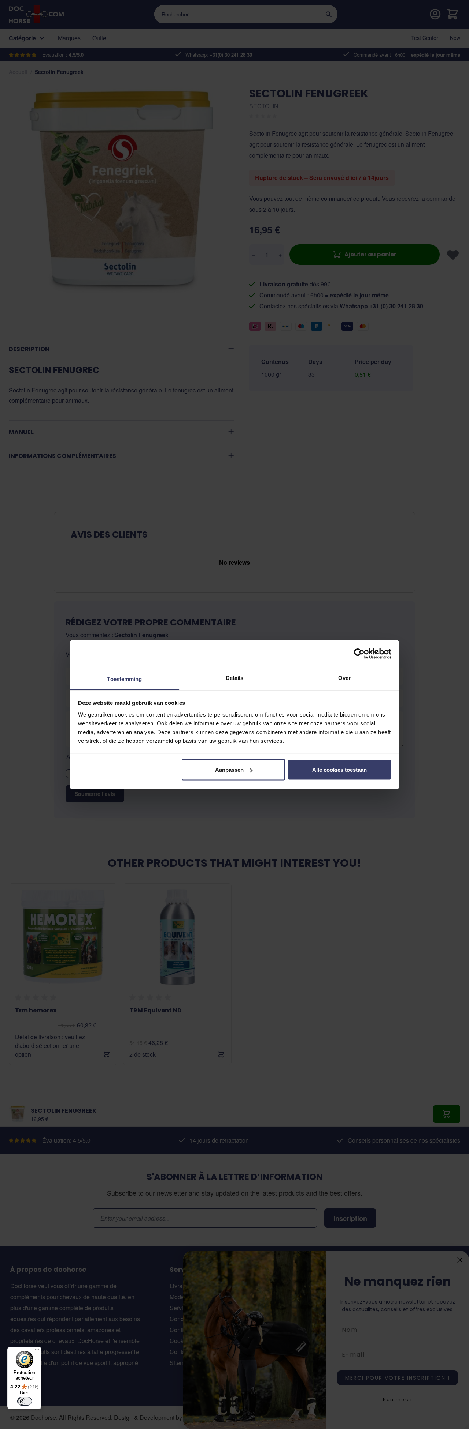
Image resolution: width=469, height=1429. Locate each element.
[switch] (24, 1401)
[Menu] (37, 1351)
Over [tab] (344, 677)
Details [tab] (235, 677)
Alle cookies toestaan (339, 770)
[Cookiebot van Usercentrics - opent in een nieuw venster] (359, 653)
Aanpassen (229, 770)
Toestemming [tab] (124, 679)
